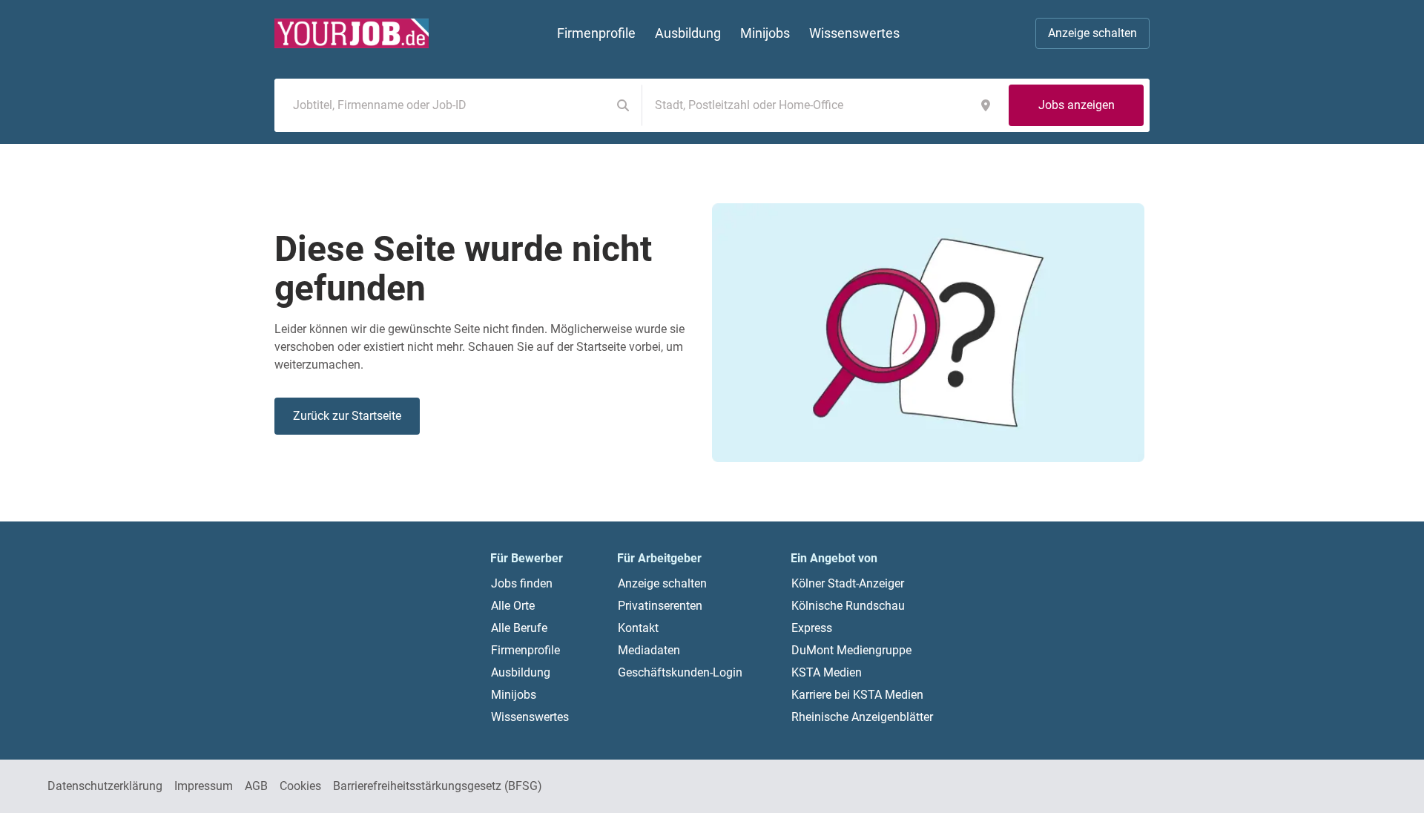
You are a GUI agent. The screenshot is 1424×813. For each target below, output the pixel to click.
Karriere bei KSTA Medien (857, 695)
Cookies (300, 786)
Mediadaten (649, 650)
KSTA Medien (826, 672)
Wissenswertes (530, 717)
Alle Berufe (519, 628)
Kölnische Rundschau (848, 606)
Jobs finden (522, 583)
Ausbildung (520, 672)
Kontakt (638, 628)
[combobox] (445, 105)
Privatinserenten (660, 606)
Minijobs (513, 695)
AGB (256, 786)
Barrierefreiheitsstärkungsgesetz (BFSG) (437, 786)
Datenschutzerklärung (104, 786)
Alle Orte (513, 606)
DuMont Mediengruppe (851, 650)
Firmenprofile (525, 650)
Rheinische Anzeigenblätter (862, 717)
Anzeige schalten (1092, 33)
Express (811, 628)
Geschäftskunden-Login (680, 672)
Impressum (203, 786)
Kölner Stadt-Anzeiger (847, 583)
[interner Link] (351, 33)
